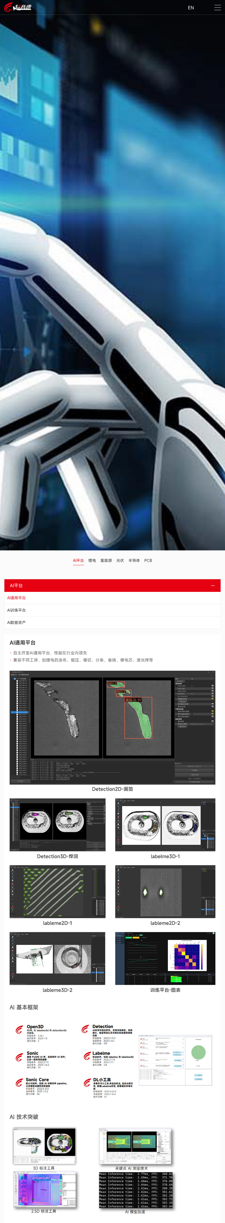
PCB (148, 560)
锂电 (92, 560)
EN (191, 7)
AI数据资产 (16, 622)
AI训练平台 (16, 610)
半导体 (134, 560)
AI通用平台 (16, 597)
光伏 (120, 560)
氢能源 (106, 560)
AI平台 (78, 560)
